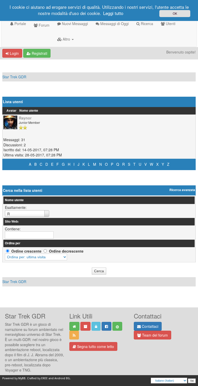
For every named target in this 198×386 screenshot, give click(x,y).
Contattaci (149, 326)
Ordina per (12, 243)
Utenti (170, 23)
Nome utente (28, 110)
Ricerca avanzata (182, 190)
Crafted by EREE (37, 378)
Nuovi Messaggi (74, 23)
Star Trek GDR (14, 76)
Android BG (62, 378)
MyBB (22, 378)
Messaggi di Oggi (114, 23)
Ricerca (146, 23)
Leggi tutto (113, 13)
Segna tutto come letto (95, 346)
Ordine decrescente (66, 251)
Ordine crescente (26, 251)
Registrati (39, 53)
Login (14, 53)
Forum (44, 25)
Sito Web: (12, 221)
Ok (175, 13)
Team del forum (154, 335)
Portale (19, 23)
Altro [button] (66, 39)
